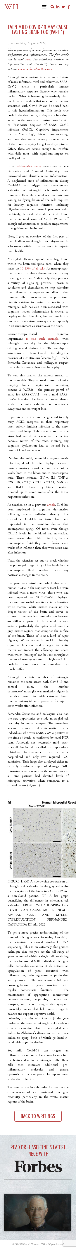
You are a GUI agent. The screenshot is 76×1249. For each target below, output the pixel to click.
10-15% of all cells (32, 268)
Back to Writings (38, 1116)
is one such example (42, 339)
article (51, 505)
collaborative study (28, 166)
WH (12, 7)
